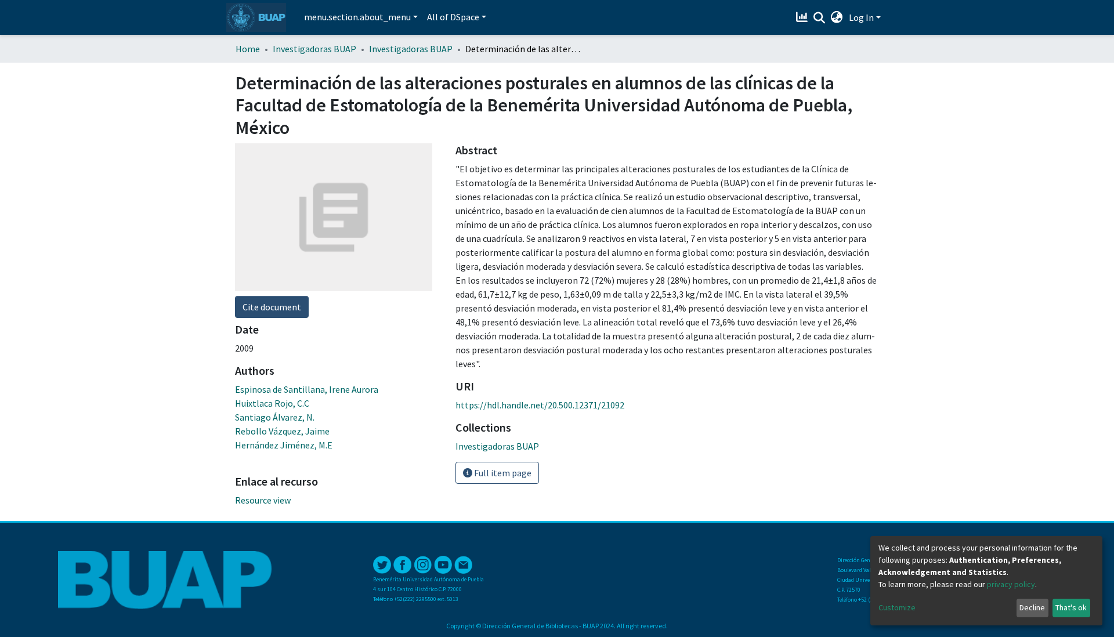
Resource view (263, 500)
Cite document (272, 307)
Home (248, 49)
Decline (1032, 607)
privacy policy (1011, 584)
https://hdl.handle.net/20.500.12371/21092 (539, 405)
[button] (837, 17)
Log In (861, 17)
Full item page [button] (501, 473)
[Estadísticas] (803, 17)
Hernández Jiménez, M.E (283, 445)
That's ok (1071, 607)
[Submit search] (819, 18)
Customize (897, 607)
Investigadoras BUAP (314, 49)
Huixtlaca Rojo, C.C (272, 403)
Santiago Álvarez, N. (274, 417)
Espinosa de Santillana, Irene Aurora (306, 389)
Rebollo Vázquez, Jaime (282, 431)
